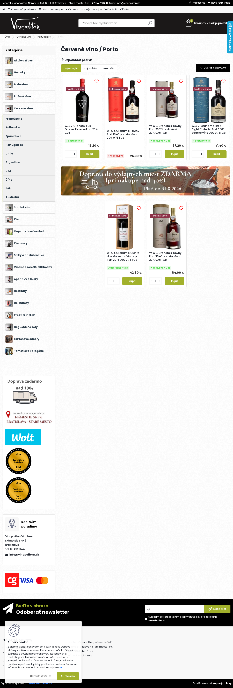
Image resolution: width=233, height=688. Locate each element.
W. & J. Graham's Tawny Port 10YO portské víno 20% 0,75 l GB (123, 134)
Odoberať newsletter (42, 612)
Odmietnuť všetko (40, 676)
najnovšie (108, 68)
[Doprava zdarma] (145, 180)
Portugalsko (44, 36)
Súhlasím (68, 676)
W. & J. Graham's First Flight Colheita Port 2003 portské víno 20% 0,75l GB (209, 129)
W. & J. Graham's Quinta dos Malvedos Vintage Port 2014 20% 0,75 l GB (123, 256)
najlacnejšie (71, 68)
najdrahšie (90, 68)
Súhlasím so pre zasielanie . (182, 618)
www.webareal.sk (40, 683)
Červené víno (24, 36)
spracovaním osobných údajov (181, 617)
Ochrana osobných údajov (85, 9)
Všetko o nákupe (52, 9)
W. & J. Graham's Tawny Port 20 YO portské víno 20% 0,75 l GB (165, 129)
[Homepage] (4, 9)
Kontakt (112, 9)
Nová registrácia (220, 2)
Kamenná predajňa (23, 9)
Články (124, 9)
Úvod (8, 36)
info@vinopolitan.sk (128, 3)
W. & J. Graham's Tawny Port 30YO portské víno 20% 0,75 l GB (165, 256)
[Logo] (26, 23)
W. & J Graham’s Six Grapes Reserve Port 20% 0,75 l (81, 129)
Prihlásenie (199, 2)
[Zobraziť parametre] (213, 68)
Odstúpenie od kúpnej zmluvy (212, 683)
